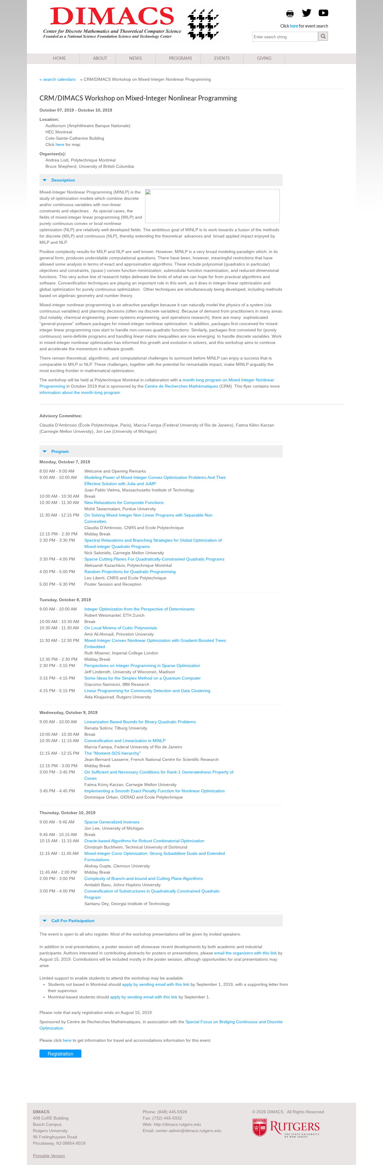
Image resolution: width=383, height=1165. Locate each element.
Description (63, 180)
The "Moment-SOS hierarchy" (112, 753)
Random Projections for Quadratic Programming (130, 571)
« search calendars (57, 79)
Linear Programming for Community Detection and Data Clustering (147, 690)
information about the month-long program (79, 392)
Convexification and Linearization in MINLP (124, 740)
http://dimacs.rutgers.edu (177, 1124)
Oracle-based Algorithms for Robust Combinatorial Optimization (144, 840)
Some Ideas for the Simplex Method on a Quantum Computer (142, 678)
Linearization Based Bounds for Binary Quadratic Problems (140, 721)
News (135, 59)
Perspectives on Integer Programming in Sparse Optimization (142, 665)
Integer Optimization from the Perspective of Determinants (139, 609)
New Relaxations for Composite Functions (124, 502)
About (100, 59)
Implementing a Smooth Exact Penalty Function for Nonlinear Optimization (154, 790)
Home (59, 59)
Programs (180, 59)
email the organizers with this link (245, 953)
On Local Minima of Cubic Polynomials (120, 627)
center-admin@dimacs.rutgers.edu (188, 1130)
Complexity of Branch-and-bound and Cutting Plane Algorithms (143, 878)
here (294, 26)
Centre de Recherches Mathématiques (181, 386)
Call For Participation (73, 920)
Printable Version (49, 1155)
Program (60, 451)
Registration (60, 1053)
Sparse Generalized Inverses (111, 822)
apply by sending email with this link (155, 984)
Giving (264, 59)
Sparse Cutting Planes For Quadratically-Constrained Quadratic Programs (154, 559)
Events (222, 59)
